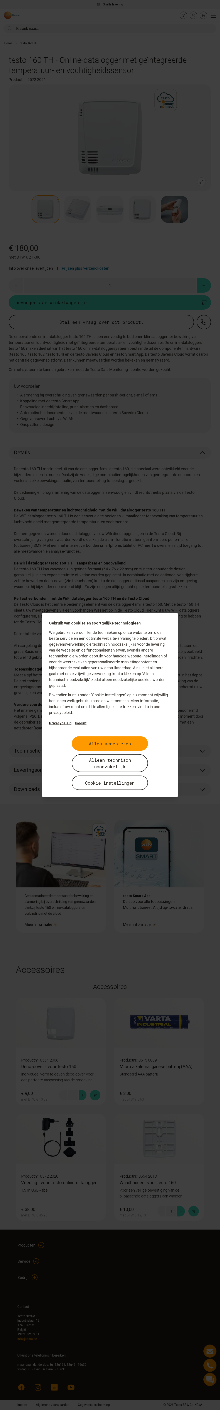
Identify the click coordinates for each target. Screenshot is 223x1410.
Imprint (80, 723)
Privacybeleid (60, 723)
